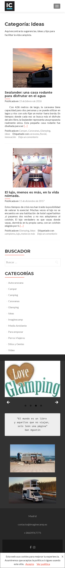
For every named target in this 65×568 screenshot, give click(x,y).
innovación (10, 136)
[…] (25, 125)
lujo (18, 233)
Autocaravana (15, 282)
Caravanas (33, 130)
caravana (34, 133)
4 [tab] (41, 406)
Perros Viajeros (16, 337)
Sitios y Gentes (16, 343)
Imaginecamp (15, 319)
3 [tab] (36, 406)
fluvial (43, 133)
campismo (10, 233)
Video (11, 350)
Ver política (43, 563)
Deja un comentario (28, 136)
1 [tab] (25, 406)
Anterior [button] (8, 402)
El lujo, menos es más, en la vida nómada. (32, 194)
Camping (13, 294)
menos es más (28, 233)
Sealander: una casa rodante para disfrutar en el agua (28, 94)
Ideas (7, 133)
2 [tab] (31, 406)
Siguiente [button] (57, 402)
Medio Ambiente (17, 325)
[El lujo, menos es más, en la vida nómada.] (32, 167)
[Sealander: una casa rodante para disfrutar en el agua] (32, 67)
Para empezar (15, 331)
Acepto (29, 563)
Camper (23, 130)
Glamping (45, 130)
